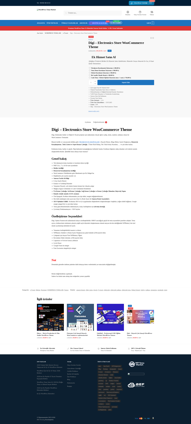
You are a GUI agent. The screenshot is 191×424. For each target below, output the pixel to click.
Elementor (115, 372)
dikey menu (89, 290)
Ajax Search (106, 366)
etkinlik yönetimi (102, 377)
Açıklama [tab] (88, 122)
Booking (105, 369)
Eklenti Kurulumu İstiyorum (103, 73)
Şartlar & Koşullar (73, 374)
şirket (109, 409)
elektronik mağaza (115, 290)
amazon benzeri (80, 290)
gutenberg (101, 380)
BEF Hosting (41, 419)
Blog (68, 379)
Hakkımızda (71, 383)
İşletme (38, 290)
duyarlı (95, 290)
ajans (100, 366)
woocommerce (102, 401)
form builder (118, 377)
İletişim (69, 386)
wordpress (101, 404)
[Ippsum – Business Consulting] (151, 38)
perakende (160, 290)
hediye (143, 290)
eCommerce (108, 372)
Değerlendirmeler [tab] (99, 122)
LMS (106, 383)
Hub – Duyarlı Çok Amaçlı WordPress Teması (139, 334)
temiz (165, 290)
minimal (118, 383)
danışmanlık (113, 369)
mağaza (147, 290)
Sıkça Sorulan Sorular (140, 14)
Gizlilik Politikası (72, 371)
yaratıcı (107, 404)
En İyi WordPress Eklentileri (45, 393)
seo (105, 395)
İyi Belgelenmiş (102, 409)
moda (113, 386)
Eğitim (110, 377)
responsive (119, 389)
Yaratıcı (66, 290)
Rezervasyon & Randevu (113, 392)
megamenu (154, 290)
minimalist (101, 386)
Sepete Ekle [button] (50, 342)
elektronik (107, 290)
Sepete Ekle (126, 82)
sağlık (100, 395)
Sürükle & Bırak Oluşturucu (105, 398)
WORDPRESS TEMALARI (53, 33)
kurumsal (101, 383)
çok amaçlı (114, 407)
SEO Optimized (112, 395)
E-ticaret (100, 290)
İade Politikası (71, 376)
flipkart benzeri (135, 290)
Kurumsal (44, 290)
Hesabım (127, 14)
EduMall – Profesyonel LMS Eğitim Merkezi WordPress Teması (108, 334)
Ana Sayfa (40, 33)
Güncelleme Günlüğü (144, 2)
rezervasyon (101, 392)
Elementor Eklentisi (103, 375)
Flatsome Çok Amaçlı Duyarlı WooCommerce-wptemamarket (77, 334)
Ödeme (152, 14)
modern (119, 386)
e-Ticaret (65, 33)
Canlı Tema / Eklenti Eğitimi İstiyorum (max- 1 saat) (111, 77)
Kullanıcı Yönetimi (113, 380)
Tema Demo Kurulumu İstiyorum (105, 70)
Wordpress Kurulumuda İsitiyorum (105, 68)
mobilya (108, 386)
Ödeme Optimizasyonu (104, 407)
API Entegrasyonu (116, 366)
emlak (111, 375)
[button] (150, 23)
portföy (112, 389)
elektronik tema (126, 290)
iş (106, 380)
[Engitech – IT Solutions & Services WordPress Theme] (153, 38)
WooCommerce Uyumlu (114, 401)
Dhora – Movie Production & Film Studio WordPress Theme (48, 334)
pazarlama (105, 389)
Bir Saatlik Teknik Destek (102, 75)
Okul (100, 389)
